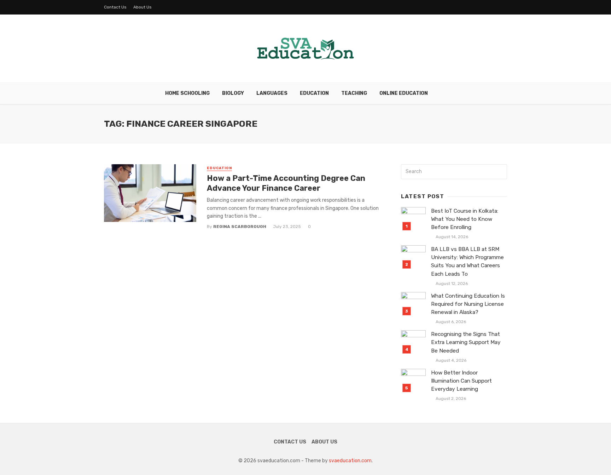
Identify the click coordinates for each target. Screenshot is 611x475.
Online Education (403, 93)
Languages (271, 93)
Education (314, 93)
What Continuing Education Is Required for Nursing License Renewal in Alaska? (468, 304)
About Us (142, 7)
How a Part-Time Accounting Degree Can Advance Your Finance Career (286, 183)
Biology (233, 93)
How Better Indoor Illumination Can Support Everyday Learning (461, 381)
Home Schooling (187, 93)
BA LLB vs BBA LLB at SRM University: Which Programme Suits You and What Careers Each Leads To (467, 261)
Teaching (354, 93)
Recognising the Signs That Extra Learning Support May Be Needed (466, 342)
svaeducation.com (350, 461)
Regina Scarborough (239, 226)
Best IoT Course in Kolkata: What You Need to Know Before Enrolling (464, 219)
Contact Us (115, 7)
